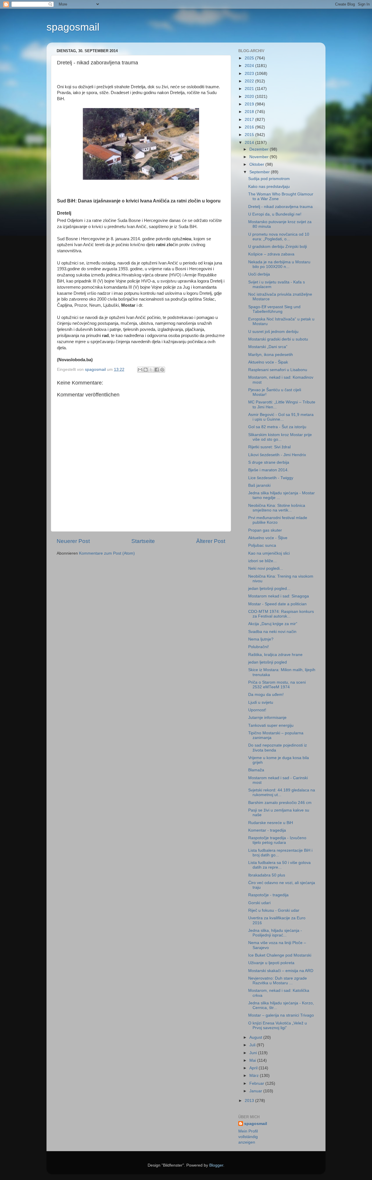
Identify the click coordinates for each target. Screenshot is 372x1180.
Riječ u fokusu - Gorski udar (273, 910)
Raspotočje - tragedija (268, 895)
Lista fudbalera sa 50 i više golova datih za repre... (279, 864)
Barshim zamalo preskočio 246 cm (280, 802)
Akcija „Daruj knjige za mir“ (272, 624)
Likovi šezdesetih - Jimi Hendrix (277, 455)
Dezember (259, 149)
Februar (257, 1083)
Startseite (143, 541)
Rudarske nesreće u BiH (270, 823)
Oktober (257, 164)
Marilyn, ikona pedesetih (270, 354)
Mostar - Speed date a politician (277, 604)
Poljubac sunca (262, 545)
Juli (253, 1045)
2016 (250, 127)
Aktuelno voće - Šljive (267, 538)
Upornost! (257, 710)
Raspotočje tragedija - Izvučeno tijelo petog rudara (277, 840)
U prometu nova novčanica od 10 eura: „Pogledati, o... (278, 236)
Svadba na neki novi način (272, 631)
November (259, 157)
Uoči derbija (259, 274)
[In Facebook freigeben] (157, 370)
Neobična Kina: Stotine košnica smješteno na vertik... (276, 507)
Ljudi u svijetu (260, 702)
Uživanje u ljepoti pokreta (271, 963)
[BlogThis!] (146, 370)
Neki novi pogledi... (265, 568)
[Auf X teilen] (151, 370)
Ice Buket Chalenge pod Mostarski (279, 955)
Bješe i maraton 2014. (268, 470)
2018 (250, 112)
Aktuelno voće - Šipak (268, 362)
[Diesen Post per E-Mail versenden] (140, 370)
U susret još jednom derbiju (273, 331)
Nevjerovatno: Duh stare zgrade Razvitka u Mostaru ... (277, 980)
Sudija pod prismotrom (269, 179)
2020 (250, 96)
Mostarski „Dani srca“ (267, 347)
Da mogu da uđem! (266, 694)
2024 (250, 66)
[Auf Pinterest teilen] (162, 370)
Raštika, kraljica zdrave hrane (275, 654)
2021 (250, 89)
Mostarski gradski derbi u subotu (278, 339)
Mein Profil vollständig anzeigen (248, 1136)
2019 (250, 104)
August (256, 1037)
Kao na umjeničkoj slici (269, 553)
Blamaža (256, 770)
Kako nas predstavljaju (269, 186)
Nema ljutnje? (260, 639)
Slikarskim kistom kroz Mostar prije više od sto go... (280, 437)
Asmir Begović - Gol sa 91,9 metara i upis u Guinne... (281, 416)
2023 (250, 73)
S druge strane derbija (268, 462)
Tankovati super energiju (271, 725)
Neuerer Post (73, 541)
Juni (253, 1053)
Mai (253, 1060)
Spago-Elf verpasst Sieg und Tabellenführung (274, 309)
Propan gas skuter (265, 530)
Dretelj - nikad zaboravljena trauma (280, 206)
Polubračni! (258, 647)
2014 (250, 142)
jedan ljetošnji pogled (267, 662)
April (254, 1068)
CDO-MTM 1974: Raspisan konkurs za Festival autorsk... (281, 613)
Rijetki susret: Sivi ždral (269, 447)
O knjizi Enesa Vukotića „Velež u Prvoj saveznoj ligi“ (277, 1025)
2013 (250, 1100)
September (260, 172)
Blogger (216, 1165)
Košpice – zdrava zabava (271, 254)
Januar (256, 1091)
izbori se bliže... (262, 561)
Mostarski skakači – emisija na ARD (280, 971)
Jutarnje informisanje (267, 717)
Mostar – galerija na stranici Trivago (281, 1015)
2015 (250, 135)
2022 (250, 81)
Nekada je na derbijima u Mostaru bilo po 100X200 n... (279, 264)
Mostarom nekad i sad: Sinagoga (278, 596)
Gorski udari (259, 903)
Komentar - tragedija (267, 830)
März (254, 1075)
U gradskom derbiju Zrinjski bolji (277, 246)
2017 (250, 119)
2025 (250, 58)
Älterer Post (210, 541)
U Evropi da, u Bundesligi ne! (274, 214)
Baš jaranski (259, 485)
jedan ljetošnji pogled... (269, 588)
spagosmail (72, 27)
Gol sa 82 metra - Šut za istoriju (277, 427)
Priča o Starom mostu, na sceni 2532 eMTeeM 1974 (277, 684)
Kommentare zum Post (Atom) (107, 553)
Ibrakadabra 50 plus (266, 875)
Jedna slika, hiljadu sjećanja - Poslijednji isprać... (275, 932)
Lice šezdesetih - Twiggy (270, 478)
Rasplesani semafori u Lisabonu (277, 370)
